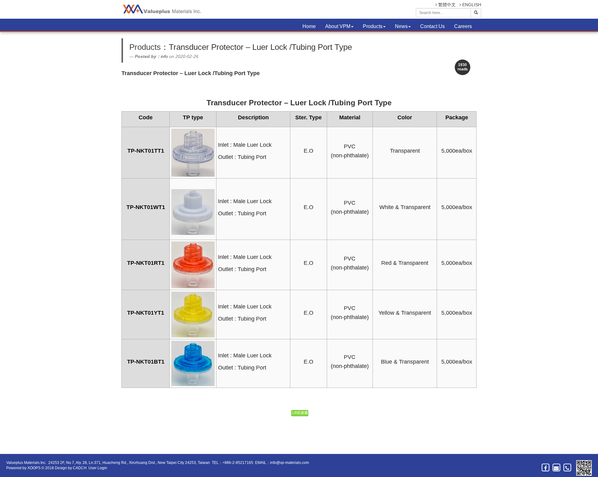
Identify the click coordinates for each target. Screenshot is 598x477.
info (164, 56)
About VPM (337, 26)
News (401, 26)
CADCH (80, 468)
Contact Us (432, 26)
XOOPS (33, 468)
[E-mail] (556, 467)
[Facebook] (545, 467)
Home (309, 26)
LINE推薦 (300, 413)
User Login (97, 468)
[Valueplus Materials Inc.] (161, 9)
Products (372, 26)
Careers (463, 26)
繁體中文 (446, 4)
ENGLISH (471, 4)
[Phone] (567, 467)
